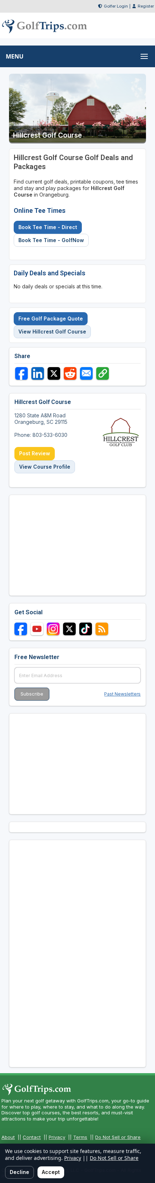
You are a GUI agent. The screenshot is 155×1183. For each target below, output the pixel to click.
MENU (14, 56)
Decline (19, 1172)
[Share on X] (54, 373)
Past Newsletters (122, 694)
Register (146, 6)
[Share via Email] (86, 373)
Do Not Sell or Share (118, 1137)
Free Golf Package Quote (50, 318)
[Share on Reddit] (70, 373)
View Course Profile (44, 467)
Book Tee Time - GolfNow (51, 240)
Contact (32, 1137)
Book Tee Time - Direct (47, 227)
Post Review (34, 453)
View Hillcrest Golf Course (52, 331)
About (8, 1137)
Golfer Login (116, 6)
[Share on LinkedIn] (37, 373)
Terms (80, 1137)
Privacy (57, 1137)
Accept (51, 1172)
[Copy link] (102, 373)
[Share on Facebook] (21, 373)
